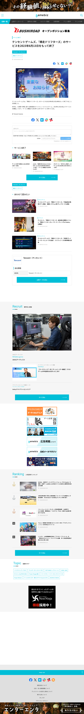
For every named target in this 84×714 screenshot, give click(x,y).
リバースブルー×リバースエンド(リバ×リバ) (52, 574)
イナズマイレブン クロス (20, 570)
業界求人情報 (31, 21)
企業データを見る (42, 280)
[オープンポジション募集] (42, 30)
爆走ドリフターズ (17, 55)
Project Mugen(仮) (34, 574)
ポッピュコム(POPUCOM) (20, 574)
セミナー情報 (44, 21)
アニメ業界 (67, 21)
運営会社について (42, 685)
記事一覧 (5, 21)
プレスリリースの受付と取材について (42, 691)
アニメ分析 (78, 21)
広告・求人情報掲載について (42, 688)
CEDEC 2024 (64, 570)
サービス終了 (17, 37)
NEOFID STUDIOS (54, 577)
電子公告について (42, 694)
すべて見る (42, 177)
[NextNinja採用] (42, 597)
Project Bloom (18, 577)
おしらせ (42, 697)
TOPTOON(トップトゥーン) (52, 570)
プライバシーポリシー (42, 701)
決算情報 (56, 21)
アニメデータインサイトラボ (36, 570)
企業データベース (17, 21)
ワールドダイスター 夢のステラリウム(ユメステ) (36, 577)
